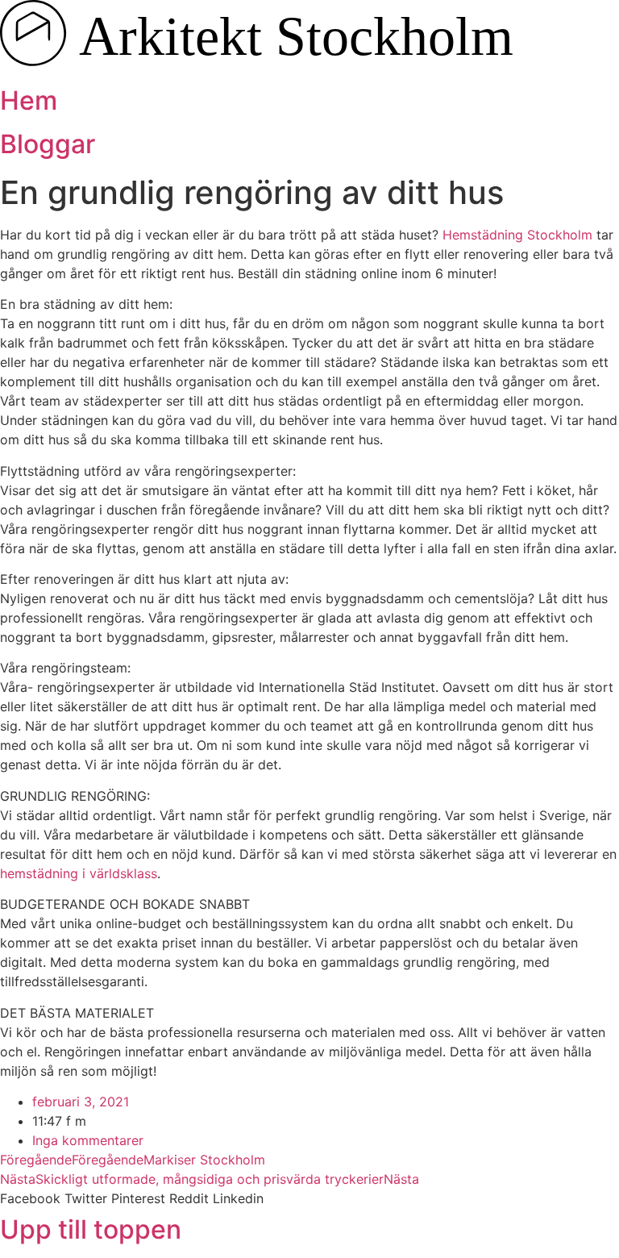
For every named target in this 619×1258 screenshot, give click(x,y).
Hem (28, 100)
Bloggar (47, 144)
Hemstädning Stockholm (517, 235)
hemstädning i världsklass (78, 873)
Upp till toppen (90, 1229)
